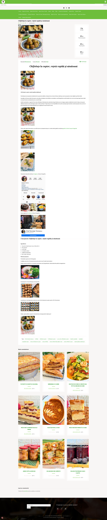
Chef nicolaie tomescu (29, 338)
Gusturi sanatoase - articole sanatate (56, 517)
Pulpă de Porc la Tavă (53, 427)
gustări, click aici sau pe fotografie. (70, 128)
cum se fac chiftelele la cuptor (63, 338)
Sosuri (20, 17)
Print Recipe (83, 61)
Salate (49, 11)
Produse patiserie (31, 14)
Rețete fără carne (34, 11)
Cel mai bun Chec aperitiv (53, 471)
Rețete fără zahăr (73, 14)
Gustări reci (71, 11)
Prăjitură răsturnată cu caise (78, 427)
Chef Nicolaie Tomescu (57, 515)
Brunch (38, 61)
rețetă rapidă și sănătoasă (79, 341)
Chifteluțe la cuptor (52, 338)
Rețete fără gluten (81, 14)
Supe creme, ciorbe (43, 11)
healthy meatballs (73, 338)
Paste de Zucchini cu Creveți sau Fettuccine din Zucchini (78, 385)
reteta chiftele (45, 341)
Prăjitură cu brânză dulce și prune (29, 428)
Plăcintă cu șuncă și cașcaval (29, 384)
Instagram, (35, 173)
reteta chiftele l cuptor (68, 341)
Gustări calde (78, 11)
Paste (53, 11)
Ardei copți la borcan (29, 471)
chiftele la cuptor (43, 338)
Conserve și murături (63, 11)
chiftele (36, 338)
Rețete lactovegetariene (63, 14)
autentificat (25, 491)
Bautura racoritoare (26, 17)
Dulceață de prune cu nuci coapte (78, 472)
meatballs (81, 338)
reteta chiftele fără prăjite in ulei (56, 341)
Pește (56, 11)
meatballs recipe (25, 341)
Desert (20, 11)
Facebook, (30, 213)
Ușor (47, 61)
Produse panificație (23, 14)
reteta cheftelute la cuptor (35, 341)
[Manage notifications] (2, 518)
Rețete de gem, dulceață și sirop (43, 14)
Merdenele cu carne (53, 384)
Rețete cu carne (25, 11)
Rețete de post (54, 14)
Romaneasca (28, 61)
